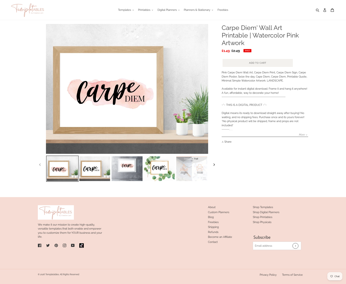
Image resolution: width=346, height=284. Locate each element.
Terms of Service (292, 274)
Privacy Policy (268, 274)
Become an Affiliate (220, 237)
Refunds (213, 232)
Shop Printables (262, 217)
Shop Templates (263, 207)
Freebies (213, 222)
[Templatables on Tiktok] (81, 245)
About (212, 207)
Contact (213, 242)
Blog (211, 217)
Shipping (213, 227)
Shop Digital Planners (266, 212)
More (302, 134)
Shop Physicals (262, 222)
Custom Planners (218, 212)
